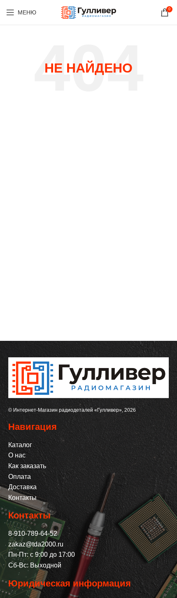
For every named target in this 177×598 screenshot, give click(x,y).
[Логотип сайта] (88, 11)
